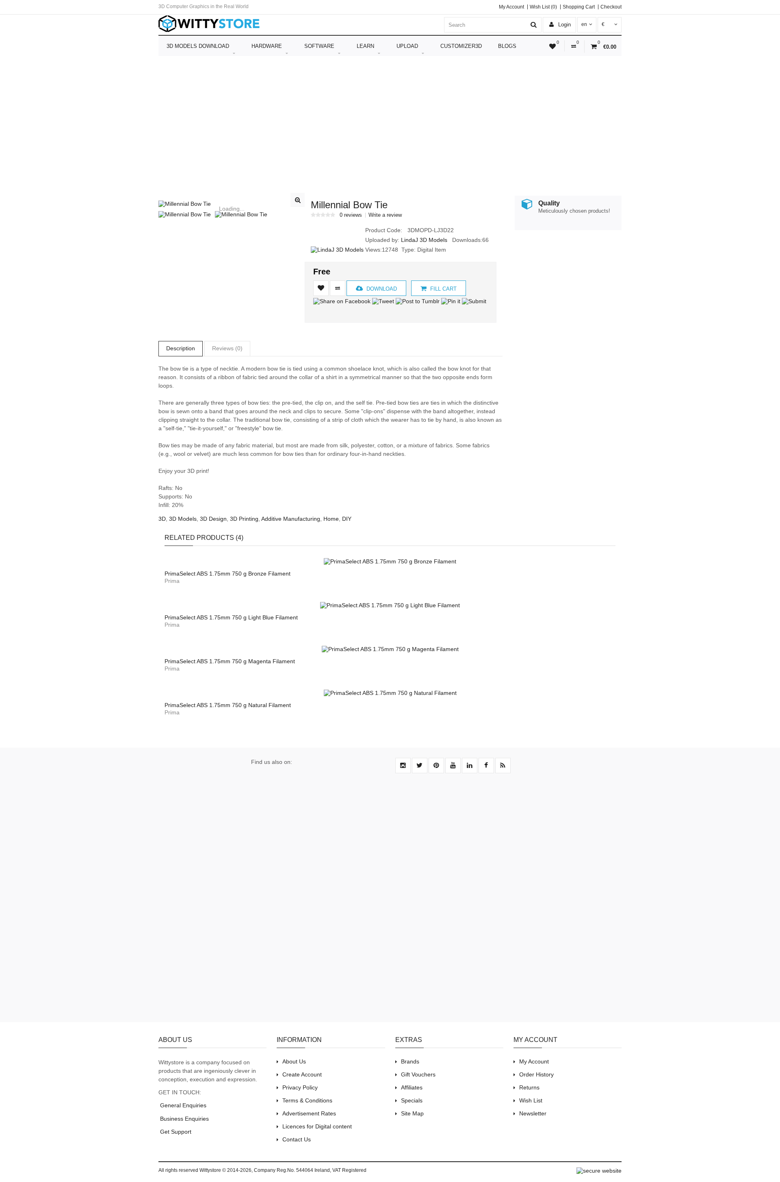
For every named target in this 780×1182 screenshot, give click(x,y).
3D (162, 519)
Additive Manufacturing (290, 519)
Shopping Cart (579, 6)
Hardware (266, 46)
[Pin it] (450, 301)
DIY (346, 519)
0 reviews (351, 215)
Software (319, 46)
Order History (536, 1074)
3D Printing (244, 519)
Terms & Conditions (307, 1100)
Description (180, 348)
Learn (365, 46)
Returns (529, 1087)
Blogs (507, 46)
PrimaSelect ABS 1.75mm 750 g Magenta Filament (230, 661)
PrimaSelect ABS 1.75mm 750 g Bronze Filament (227, 573)
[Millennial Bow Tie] (231, 204)
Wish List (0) (543, 6)
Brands (410, 1061)
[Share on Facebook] (341, 301)
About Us (294, 1061)
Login (564, 25)
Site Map (412, 1113)
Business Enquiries (183, 1118)
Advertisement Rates (309, 1113)
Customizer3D (461, 46)
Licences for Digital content (317, 1126)
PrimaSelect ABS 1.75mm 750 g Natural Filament (228, 705)
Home (331, 519)
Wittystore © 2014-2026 (225, 1170)
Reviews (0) (227, 348)
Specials (411, 1100)
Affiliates (411, 1087)
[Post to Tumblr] (418, 301)
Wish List (530, 1100)
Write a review (385, 215)
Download (381, 289)
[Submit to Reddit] (486, 301)
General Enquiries (182, 1105)
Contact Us (296, 1139)
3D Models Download (198, 46)
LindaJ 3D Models (424, 240)
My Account (511, 6)
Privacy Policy (300, 1087)
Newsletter (532, 1113)
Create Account (302, 1074)
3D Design (213, 519)
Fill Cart (443, 289)
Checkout (611, 6)
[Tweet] (383, 301)
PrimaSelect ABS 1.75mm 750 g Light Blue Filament (231, 617)
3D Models (183, 519)
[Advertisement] (390, 121)
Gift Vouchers (418, 1074)
